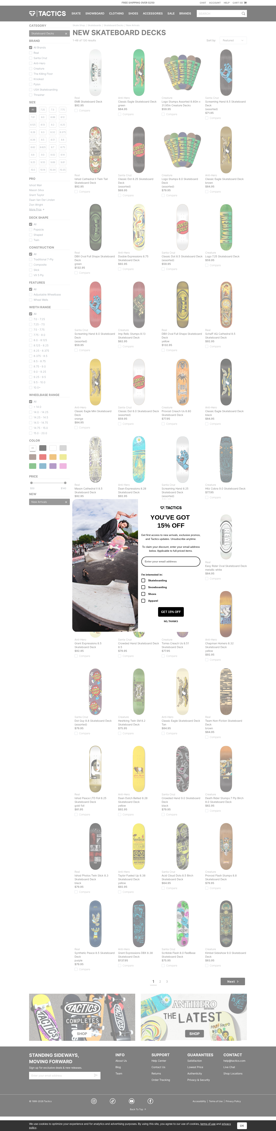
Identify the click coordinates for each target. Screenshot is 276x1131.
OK (242, 1125)
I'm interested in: (152, 574)
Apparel (153, 600)
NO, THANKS (171, 621)
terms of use (208, 1123)
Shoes (152, 593)
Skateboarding (157, 580)
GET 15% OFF (171, 611)
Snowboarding (157, 587)
